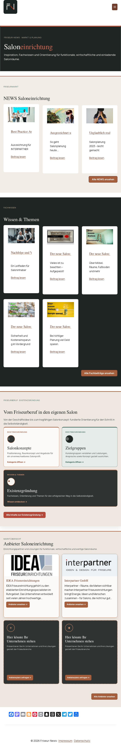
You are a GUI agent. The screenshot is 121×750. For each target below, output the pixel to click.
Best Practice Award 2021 (27, 131)
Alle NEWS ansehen (103, 179)
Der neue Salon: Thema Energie (70, 326)
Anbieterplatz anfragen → (20, 677)
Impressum (65, 740)
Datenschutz (82, 740)
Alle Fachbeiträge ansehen (99, 373)
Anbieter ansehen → (19, 605)
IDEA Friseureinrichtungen (23, 580)
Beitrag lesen (18, 156)
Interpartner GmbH (76, 580)
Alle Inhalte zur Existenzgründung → (24, 515)
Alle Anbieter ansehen (104, 696)
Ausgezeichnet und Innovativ (68, 133)
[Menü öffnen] (114, 7)
